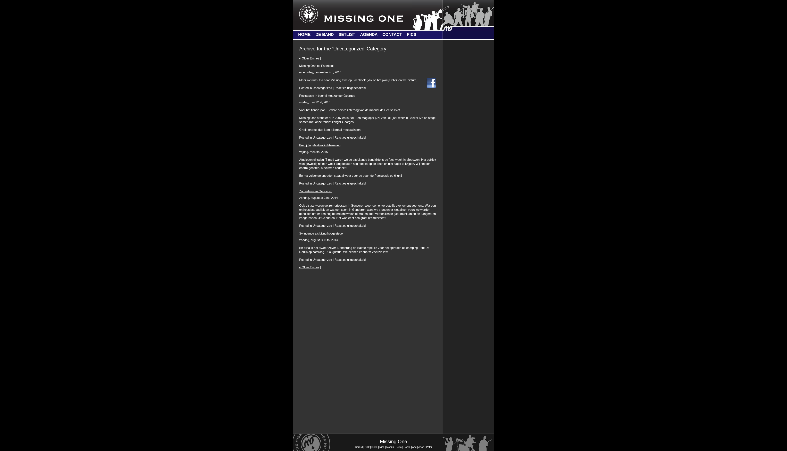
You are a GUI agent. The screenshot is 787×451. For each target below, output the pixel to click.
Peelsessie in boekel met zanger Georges (327, 95)
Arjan (421, 447)
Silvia (374, 447)
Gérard (359, 447)
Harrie (407, 447)
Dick (367, 447)
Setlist (347, 34)
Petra (399, 447)
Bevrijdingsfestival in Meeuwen (319, 145)
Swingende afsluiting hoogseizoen (321, 233)
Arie (414, 447)
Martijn (390, 447)
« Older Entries (309, 58)
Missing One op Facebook (316, 65)
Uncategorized (322, 88)
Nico (381, 447)
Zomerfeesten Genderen (315, 191)
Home (304, 34)
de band (324, 34)
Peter (429, 447)
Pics (411, 34)
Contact (392, 34)
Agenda (369, 34)
